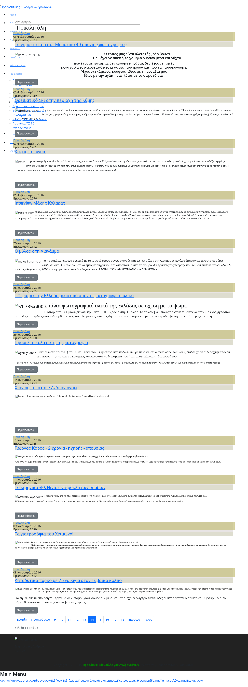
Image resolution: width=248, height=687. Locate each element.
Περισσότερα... (26, 82)
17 (115, 619)
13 (84, 619)
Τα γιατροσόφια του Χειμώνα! (44, 533)
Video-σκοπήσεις (106, 680)
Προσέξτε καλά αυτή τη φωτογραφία (51, 342)
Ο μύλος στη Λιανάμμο (37, 251)
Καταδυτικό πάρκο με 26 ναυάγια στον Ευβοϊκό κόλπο (68, 580)
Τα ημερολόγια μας (173, 680)
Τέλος (148, 619)
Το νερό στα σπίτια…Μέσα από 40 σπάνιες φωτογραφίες (71, 44)
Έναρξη (22, 619)
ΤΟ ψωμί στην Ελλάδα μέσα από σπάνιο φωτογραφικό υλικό (74, 295)
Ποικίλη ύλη (21, 33)
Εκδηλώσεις (70, 680)
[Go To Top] (0, 685)
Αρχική (13, 14)
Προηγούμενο (40, 619)
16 (107, 619)
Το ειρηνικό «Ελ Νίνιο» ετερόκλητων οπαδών (60, 487)
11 (69, 619)
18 (122, 619)
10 (61, 619)
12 (77, 619)
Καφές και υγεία (30, 151)
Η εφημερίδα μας (148, 680)
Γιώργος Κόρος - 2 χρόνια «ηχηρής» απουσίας (59, 448)
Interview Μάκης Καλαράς (40, 203)
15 (99, 619)
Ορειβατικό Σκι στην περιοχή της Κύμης (55, 100)
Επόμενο (134, 619)
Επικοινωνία (194, 680)
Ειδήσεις (57, 680)
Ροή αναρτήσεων (21, 680)
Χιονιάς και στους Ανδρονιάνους (47, 387)
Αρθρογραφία (41, 680)
